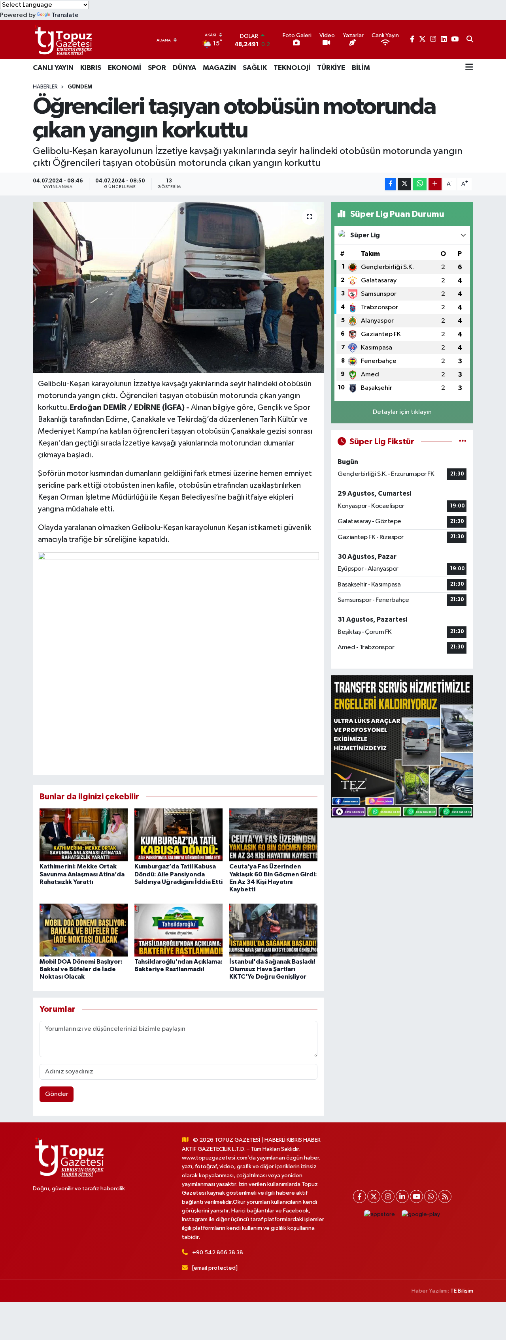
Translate (65, 15)
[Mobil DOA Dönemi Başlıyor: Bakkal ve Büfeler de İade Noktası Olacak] (84, 930)
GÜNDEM (80, 87)
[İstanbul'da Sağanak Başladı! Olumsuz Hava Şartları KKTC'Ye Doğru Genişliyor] (273, 930)
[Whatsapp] (430, 1196)
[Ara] (469, 40)
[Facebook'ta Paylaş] (390, 184)
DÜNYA (184, 67)
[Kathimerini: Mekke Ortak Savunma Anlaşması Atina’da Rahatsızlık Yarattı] (84, 834)
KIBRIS (90, 67)
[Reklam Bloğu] (402, 746)
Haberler (45, 87)
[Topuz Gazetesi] (62, 40)
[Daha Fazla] (435, 184)
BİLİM (361, 67)
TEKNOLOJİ (292, 67)
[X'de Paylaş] (404, 184)
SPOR (157, 67)
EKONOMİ (124, 67)
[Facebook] (359, 1196)
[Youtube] (416, 1196)
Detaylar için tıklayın (402, 412)
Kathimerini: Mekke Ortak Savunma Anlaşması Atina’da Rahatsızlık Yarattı (82, 874)
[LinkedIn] (402, 1196)
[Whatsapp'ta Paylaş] (420, 184)
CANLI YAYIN (53, 67)
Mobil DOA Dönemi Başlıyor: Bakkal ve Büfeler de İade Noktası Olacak (81, 969)
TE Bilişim (461, 1291)
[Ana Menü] (469, 68)
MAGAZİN (219, 67)
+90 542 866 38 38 (217, 1252)
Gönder (56, 1094)
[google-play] (421, 1214)
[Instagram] (388, 1196)
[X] (373, 1196)
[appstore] (380, 1214)
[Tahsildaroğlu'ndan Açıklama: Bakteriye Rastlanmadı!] (178, 930)
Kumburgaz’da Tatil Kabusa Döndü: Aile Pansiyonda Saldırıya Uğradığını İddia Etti (178, 874)
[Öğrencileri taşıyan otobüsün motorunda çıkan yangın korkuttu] (178, 287)
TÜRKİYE (331, 67)
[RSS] (444, 1196)
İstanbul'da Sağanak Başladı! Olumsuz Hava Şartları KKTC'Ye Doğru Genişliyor (272, 969)
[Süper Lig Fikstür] (462, 441)
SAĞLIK (255, 67)
